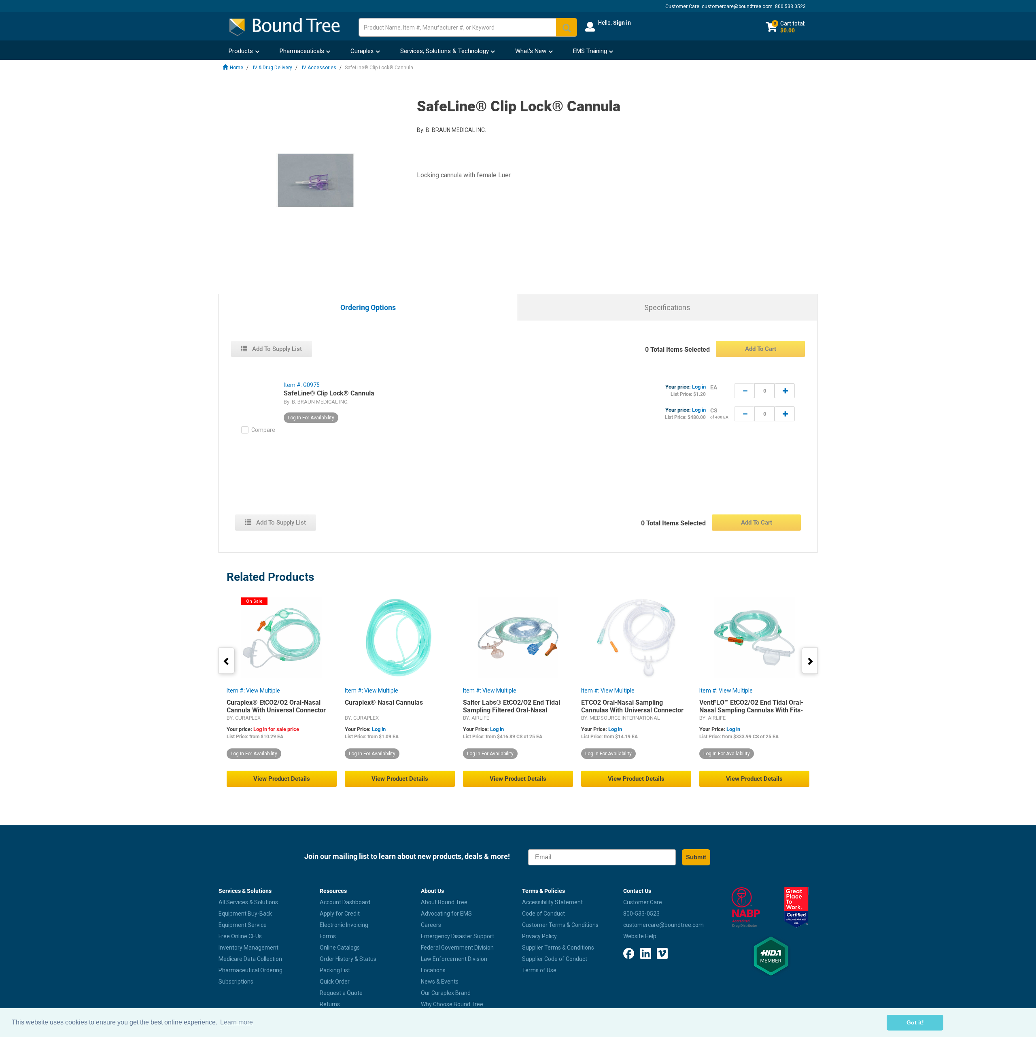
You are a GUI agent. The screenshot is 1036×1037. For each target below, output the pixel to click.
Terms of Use (539, 970)
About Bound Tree (444, 902)
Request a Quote (341, 993)
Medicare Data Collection (250, 959)
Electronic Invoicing (344, 925)
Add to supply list (276, 349)
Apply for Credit (340, 913)
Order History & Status (348, 959)
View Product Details (281, 778)
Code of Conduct (543, 913)
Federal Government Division (457, 947)
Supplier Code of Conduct (554, 959)
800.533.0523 (790, 6)
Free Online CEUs (240, 936)
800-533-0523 (641, 913)
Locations (433, 970)
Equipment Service (243, 925)
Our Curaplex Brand (446, 993)
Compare (263, 430)
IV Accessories (319, 67)
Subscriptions (236, 981)
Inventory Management (248, 947)
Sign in (622, 22)
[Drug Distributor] (745, 907)
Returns (330, 1004)
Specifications (667, 307)
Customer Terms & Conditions (560, 925)
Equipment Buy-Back (245, 913)
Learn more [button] (236, 1022)
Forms (328, 936)
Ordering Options (368, 308)
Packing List (335, 970)
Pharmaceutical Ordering (250, 970)
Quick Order (335, 981)
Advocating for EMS (446, 913)
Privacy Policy (539, 936)
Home (236, 67)
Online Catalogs (340, 947)
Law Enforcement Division (454, 959)
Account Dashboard (345, 902)
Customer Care (642, 902)
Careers (431, 925)
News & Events (440, 981)
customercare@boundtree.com (737, 6)
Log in (699, 387)
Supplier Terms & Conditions (558, 947)
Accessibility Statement (552, 902)
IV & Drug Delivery (272, 67)
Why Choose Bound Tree (452, 1004)
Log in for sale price (276, 729)
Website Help (639, 936)
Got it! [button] (915, 1022)
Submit (696, 857)
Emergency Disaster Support (457, 936)
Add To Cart (760, 349)
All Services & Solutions (248, 902)
